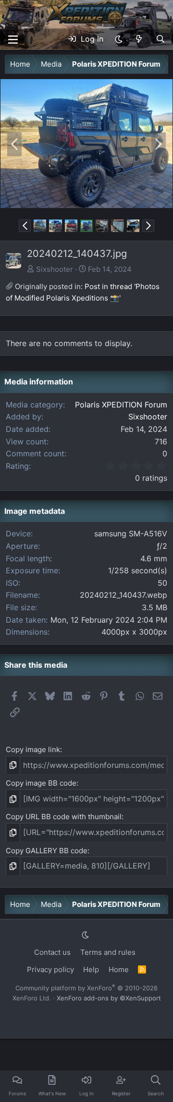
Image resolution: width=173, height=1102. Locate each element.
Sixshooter (54, 269)
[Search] (160, 39)
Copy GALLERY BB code (46, 850)
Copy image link (33, 749)
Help (91, 969)
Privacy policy (50, 969)
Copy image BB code (41, 783)
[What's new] (139, 39)
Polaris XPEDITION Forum (121, 404)
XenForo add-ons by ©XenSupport (109, 998)
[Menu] (13, 39)
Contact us (52, 952)
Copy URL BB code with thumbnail (64, 816)
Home (119, 969)
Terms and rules (108, 952)
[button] (118, 39)
